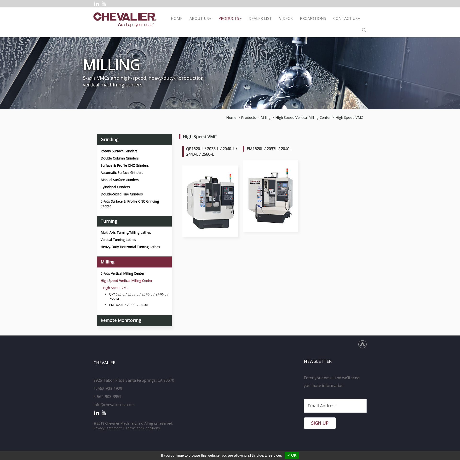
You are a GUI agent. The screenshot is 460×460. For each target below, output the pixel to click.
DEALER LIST (260, 18)
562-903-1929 (110, 388)
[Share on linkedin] (96, 3)
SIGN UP (319, 423)
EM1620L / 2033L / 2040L (129, 304)
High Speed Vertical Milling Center (303, 117)
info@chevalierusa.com (114, 404)
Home (176, 18)
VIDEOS (286, 18)
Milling (266, 117)
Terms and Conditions (143, 428)
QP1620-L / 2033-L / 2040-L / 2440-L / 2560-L (138, 296)
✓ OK (292, 455)
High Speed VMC (349, 117)
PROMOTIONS (313, 18)
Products (228, 18)
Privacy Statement (107, 428)
